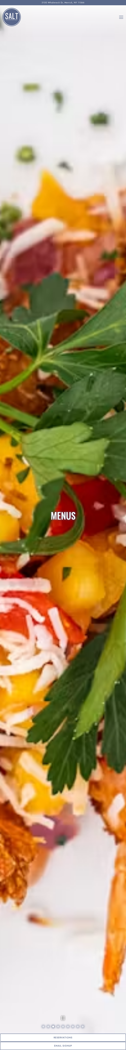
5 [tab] (63, 1026)
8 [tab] (77, 1026)
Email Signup (63, 1045)
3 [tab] (53, 1026)
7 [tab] (72, 1026)
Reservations (63, 1037)
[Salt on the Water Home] (11, 17)
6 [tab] (68, 1026)
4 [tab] (58, 1026)
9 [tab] (82, 1026)
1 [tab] (43, 1026)
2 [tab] (48, 1026)
